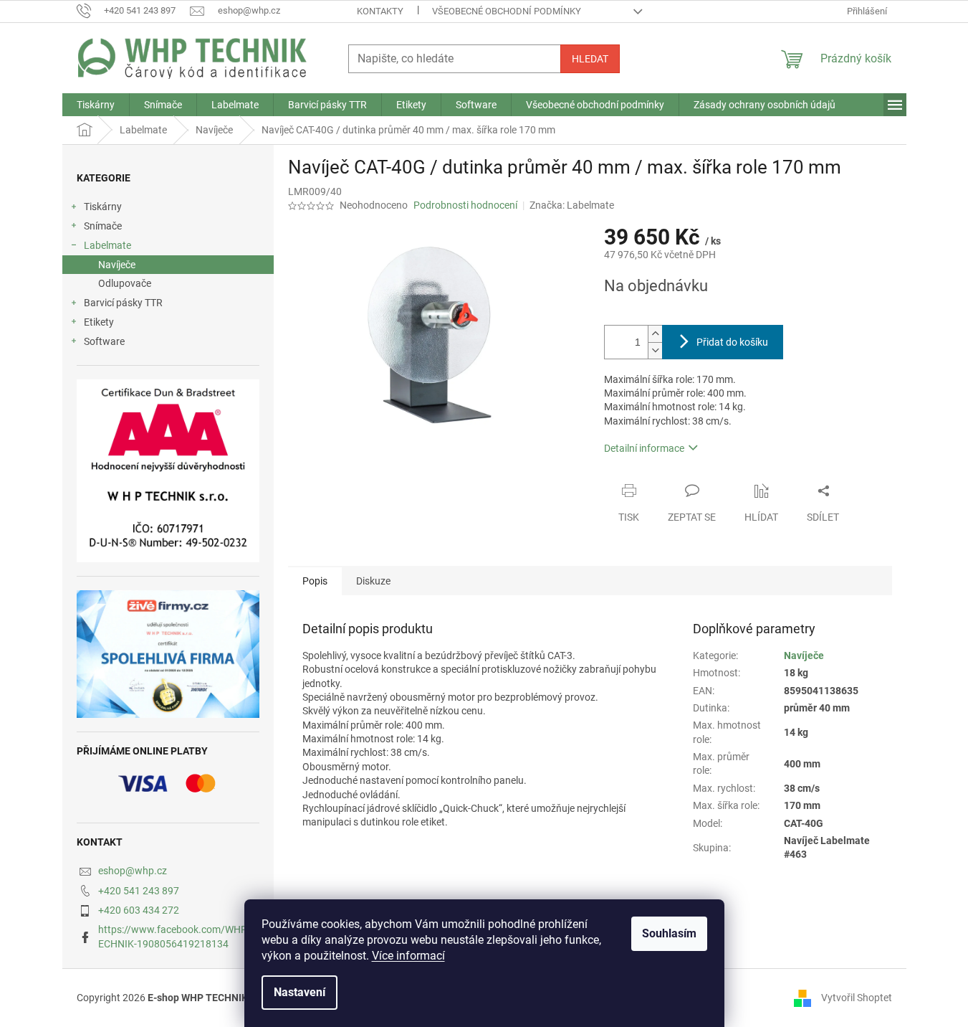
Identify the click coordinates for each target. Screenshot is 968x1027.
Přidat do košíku (732, 342)
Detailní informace (644, 448)
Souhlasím (669, 933)
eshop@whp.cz (132, 870)
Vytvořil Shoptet (856, 997)
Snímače (103, 226)
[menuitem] (95, 104)
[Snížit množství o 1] (655, 350)
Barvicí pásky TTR (123, 302)
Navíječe (116, 264)
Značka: (571, 205)
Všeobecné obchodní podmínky (506, 11)
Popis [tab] (314, 581)
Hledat (590, 59)
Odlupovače (124, 283)
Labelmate (107, 245)
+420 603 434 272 (138, 910)
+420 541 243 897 (138, 890)
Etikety (99, 322)
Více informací (408, 955)
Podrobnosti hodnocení (465, 205)
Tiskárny (103, 206)
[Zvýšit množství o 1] (655, 334)
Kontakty (380, 11)
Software (104, 341)
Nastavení (299, 992)
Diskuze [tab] (373, 581)
